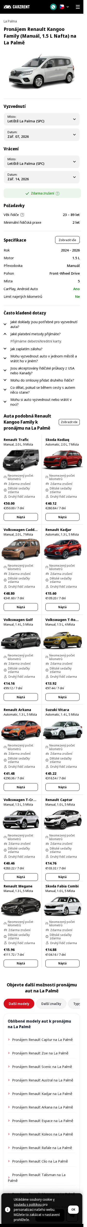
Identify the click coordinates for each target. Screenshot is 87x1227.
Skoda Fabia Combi (62, 886)
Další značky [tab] (51, 1003)
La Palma (10, 21)
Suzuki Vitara (57, 709)
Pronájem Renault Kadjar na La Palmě (42, 1093)
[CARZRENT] (24, 7)
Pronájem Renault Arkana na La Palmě (42, 1107)
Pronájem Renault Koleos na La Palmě (42, 1134)
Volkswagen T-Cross (21, 799)
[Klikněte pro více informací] (57, 193)
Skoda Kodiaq (57, 439)
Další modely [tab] (19, 1003)
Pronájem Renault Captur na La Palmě (42, 1039)
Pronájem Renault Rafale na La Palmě (42, 1147)
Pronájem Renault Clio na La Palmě (40, 1161)
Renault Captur (58, 799)
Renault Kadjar (58, 529)
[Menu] (78, 7)
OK (73, 1209)
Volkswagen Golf (18, 619)
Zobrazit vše (67, 240)
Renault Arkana (17, 709)
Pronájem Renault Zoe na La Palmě (40, 1053)
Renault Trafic (16, 439)
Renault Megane (18, 886)
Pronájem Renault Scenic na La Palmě (42, 1066)
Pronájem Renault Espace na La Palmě (42, 1120)
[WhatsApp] (53, 7)
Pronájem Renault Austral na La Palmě (42, 1080)
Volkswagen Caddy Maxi (25, 529)
